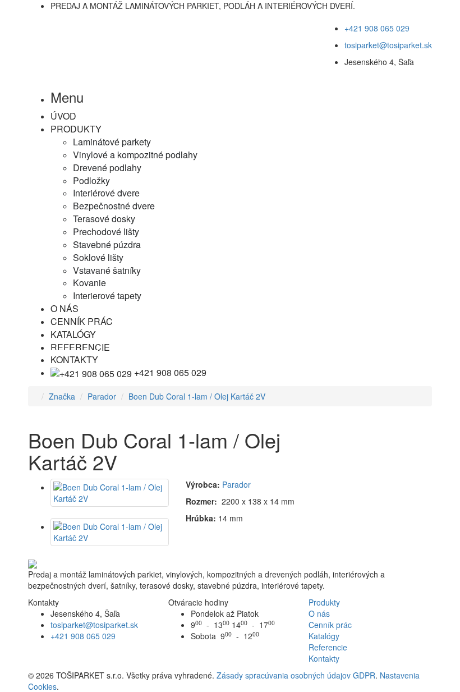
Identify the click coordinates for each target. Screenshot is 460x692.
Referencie (328, 647)
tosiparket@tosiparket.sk (388, 45)
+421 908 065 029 (377, 28)
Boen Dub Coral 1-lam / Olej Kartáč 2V (196, 396)
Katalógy (324, 635)
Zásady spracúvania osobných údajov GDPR (296, 675)
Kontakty (324, 658)
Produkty (324, 602)
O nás (319, 613)
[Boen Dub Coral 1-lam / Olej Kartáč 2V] (109, 493)
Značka (62, 396)
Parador (102, 396)
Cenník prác (330, 624)
